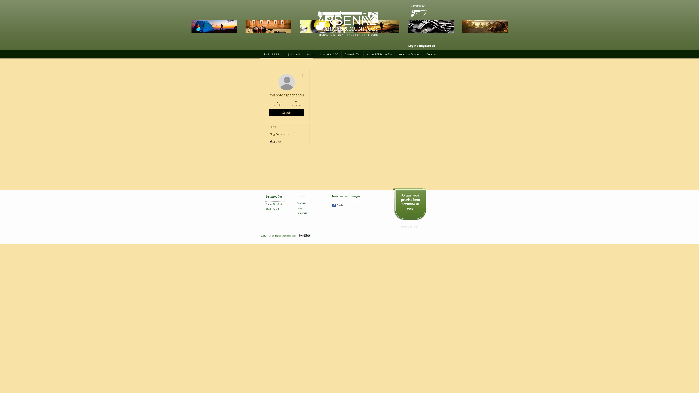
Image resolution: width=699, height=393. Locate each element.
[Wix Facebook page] (334, 205)
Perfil (273, 127)
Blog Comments (279, 134)
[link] (418, 5)
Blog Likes (276, 141)
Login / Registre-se (421, 45)
